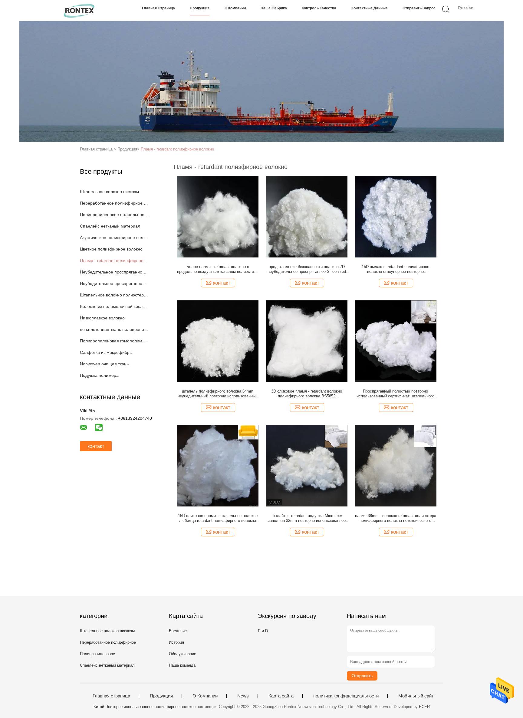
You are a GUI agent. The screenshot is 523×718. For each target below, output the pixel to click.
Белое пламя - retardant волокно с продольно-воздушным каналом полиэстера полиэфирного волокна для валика (217, 269)
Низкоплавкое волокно (102, 317)
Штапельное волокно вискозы (109, 191)
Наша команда (182, 665)
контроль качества (319, 8)
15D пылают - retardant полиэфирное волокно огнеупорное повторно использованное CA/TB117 (395, 269)
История (176, 642)
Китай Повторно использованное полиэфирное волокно (145, 706)
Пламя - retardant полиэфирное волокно (177, 149)
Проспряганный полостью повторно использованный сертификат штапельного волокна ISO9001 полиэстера (395, 394)
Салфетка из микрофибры (106, 352)
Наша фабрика (274, 8)
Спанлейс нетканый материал (110, 226)
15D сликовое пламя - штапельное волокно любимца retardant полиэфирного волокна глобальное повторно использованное (218, 518)
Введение (178, 631)
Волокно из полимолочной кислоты (114, 306)
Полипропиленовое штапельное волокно (114, 214)
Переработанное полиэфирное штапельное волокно (114, 203)
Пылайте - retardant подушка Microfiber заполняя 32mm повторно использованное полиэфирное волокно (307, 518)
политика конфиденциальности (346, 696)
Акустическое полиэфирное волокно (114, 237)
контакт (95, 446)
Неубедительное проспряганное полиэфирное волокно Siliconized (114, 272)
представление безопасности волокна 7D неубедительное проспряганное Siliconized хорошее (307, 269)
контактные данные (369, 8)
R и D (263, 631)
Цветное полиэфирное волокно (111, 249)
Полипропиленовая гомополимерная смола (114, 340)
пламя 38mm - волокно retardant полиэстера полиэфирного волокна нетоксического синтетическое (395, 518)
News (243, 696)
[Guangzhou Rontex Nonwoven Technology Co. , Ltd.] (79, 10)
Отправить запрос (419, 8)
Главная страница (158, 8)
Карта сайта (281, 696)
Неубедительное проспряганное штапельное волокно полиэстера (114, 283)
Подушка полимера (99, 375)
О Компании (235, 8)
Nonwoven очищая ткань (104, 363)
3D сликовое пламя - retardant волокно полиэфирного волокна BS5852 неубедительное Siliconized (306, 394)
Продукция (199, 8)
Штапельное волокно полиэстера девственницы (114, 295)
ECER (424, 706)
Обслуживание (182, 654)
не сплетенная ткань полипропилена (114, 329)
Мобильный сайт (416, 696)
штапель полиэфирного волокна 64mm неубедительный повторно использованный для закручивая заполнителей (218, 394)
